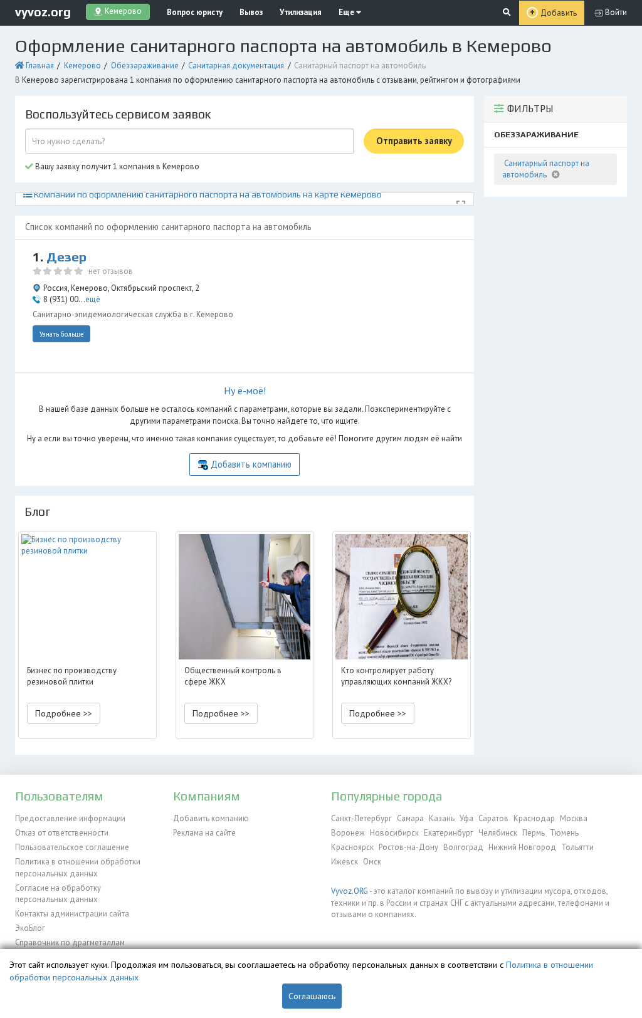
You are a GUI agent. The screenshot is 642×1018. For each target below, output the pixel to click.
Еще (347, 12)
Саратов (493, 818)
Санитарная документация (236, 65)
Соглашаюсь (311, 996)
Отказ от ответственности (61, 832)
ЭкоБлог (30, 928)
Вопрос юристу (195, 12)
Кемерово (82, 65)
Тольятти (577, 847)
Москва (573, 818)
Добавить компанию (251, 464)
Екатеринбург (448, 832)
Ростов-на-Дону (408, 847)
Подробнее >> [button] (63, 713)
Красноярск (352, 847)
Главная (40, 65)
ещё (92, 299)
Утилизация (301, 12)
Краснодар (534, 818)
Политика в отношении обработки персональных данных (77, 867)
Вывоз (251, 12)
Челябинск (497, 832)
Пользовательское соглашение (72, 847)
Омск (372, 861)
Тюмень (564, 832)
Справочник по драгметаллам (70, 942)
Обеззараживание (145, 65)
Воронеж (348, 832)
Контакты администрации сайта (72, 913)
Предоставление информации (70, 818)
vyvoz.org (43, 12)
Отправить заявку (414, 141)
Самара (410, 818)
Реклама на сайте (204, 832)
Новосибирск (394, 832)
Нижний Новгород (522, 847)
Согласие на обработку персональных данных (58, 894)
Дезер (66, 257)
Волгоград (463, 847)
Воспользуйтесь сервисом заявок (118, 114)
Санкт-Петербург (361, 818)
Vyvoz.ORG (349, 891)
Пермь (533, 832)
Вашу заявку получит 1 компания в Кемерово (116, 166)
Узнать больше (61, 334)
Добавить (558, 13)
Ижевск (344, 861)
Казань (442, 818)
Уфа (466, 818)
